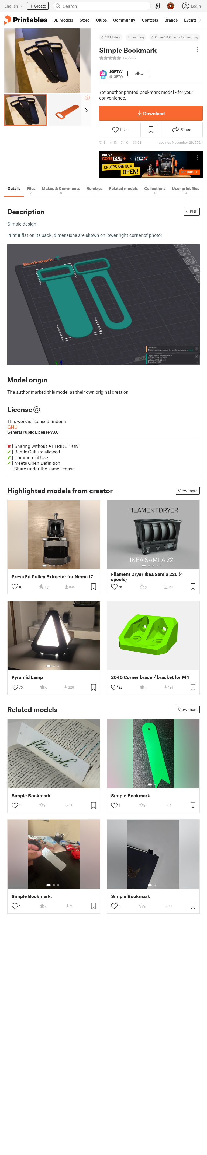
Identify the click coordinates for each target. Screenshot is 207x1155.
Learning (137, 37)
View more (188, 490)
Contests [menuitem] (150, 19)
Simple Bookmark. (32, 896)
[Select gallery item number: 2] (50, 566)
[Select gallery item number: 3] (54, 566)
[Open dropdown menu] (197, 49)
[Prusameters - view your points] (170, 5)
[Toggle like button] (15, 586)
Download (154, 113)
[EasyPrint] (158, 6)
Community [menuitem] (124, 19)
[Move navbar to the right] (199, 20)
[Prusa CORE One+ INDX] (151, 164)
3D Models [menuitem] (63, 19)
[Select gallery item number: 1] (44, 566)
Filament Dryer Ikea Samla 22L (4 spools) (147, 577)
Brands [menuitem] (171, 19)
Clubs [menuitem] (101, 19)
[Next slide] (86, 110)
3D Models (112, 37)
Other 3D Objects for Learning (176, 37)
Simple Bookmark (31, 795)
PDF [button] (194, 211)
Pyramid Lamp (27, 677)
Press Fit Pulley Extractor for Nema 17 (52, 576)
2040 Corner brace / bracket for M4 (150, 677)
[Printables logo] (25, 20)
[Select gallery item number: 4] (58, 566)
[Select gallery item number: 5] (62, 566)
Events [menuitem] (190, 19)
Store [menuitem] (84, 19)
